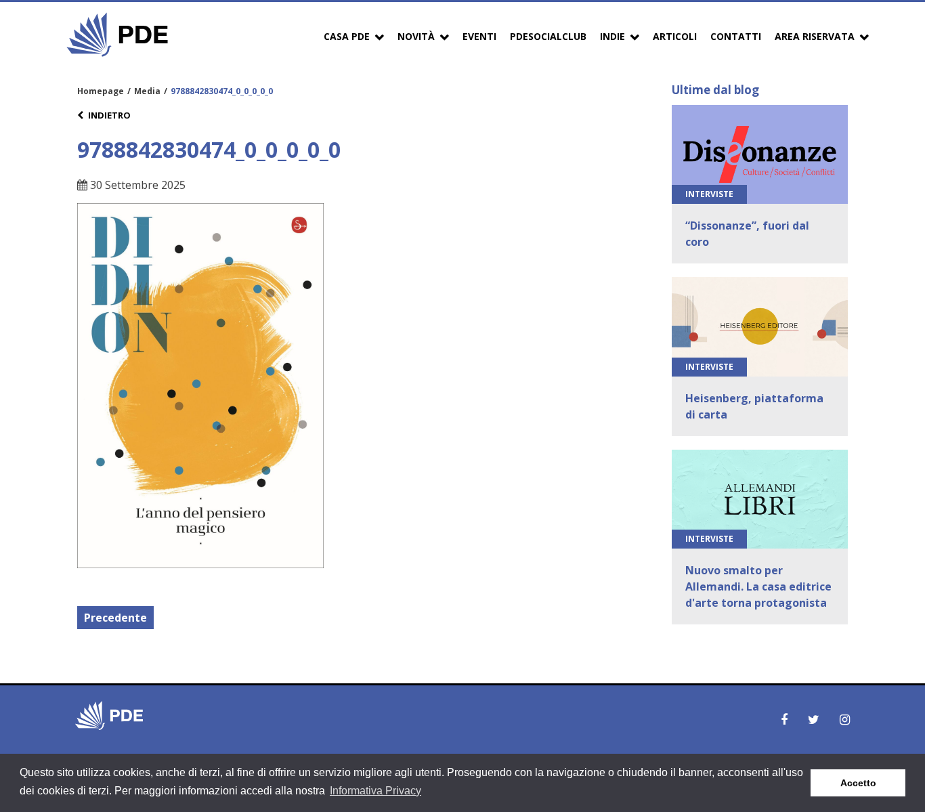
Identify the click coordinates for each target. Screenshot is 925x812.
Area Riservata (815, 36)
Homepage (100, 91)
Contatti (735, 36)
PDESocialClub (548, 36)
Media (147, 91)
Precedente (115, 617)
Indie (612, 36)
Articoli (675, 36)
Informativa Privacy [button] (375, 790)
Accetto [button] (858, 782)
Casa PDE (347, 36)
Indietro (109, 115)
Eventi (479, 36)
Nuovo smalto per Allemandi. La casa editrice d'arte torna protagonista (758, 586)
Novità (416, 36)
